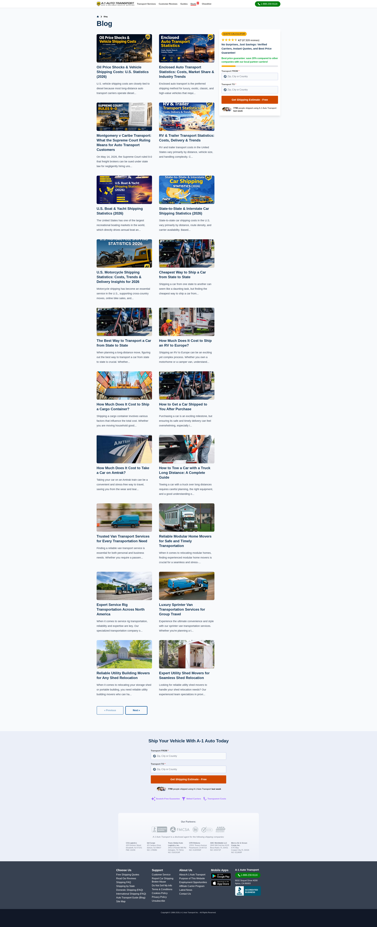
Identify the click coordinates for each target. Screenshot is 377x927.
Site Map (120, 901)
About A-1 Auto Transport (192, 874)
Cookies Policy (160, 893)
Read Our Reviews (126, 878)
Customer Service (161, 874)
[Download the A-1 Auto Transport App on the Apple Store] (221, 883)
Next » (136, 710)
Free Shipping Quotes (127, 874)
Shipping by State (125, 886)
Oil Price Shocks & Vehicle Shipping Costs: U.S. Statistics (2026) (123, 72)
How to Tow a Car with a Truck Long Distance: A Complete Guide (184, 472)
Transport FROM (230, 71)
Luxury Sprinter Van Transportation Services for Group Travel (182, 609)
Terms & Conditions (162, 889)
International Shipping (128, 894)
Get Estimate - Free (250, 99)
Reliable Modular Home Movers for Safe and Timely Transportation (185, 541)
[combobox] (249, 76)
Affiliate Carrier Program (191, 886)
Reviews (168, 4)
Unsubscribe (158, 901)
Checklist (206, 4)
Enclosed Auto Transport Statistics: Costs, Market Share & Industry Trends (186, 72)
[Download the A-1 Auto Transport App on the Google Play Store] (221, 876)
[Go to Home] (98, 16)
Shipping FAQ (123, 882)
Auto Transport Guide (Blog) (130, 897)
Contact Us (185, 894)
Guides (184, 4)
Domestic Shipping (126, 890)
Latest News (185, 890)
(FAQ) (140, 890)
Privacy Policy (159, 897)
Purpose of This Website (192, 878)
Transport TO (228, 84)
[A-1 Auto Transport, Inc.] (115, 4)
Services (146, 4)
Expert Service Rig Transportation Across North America (121, 609)
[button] (267, 4)
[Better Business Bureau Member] (248, 891)
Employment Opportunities (193, 882)
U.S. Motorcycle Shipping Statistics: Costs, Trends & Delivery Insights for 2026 (119, 277)
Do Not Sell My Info (162, 885)
